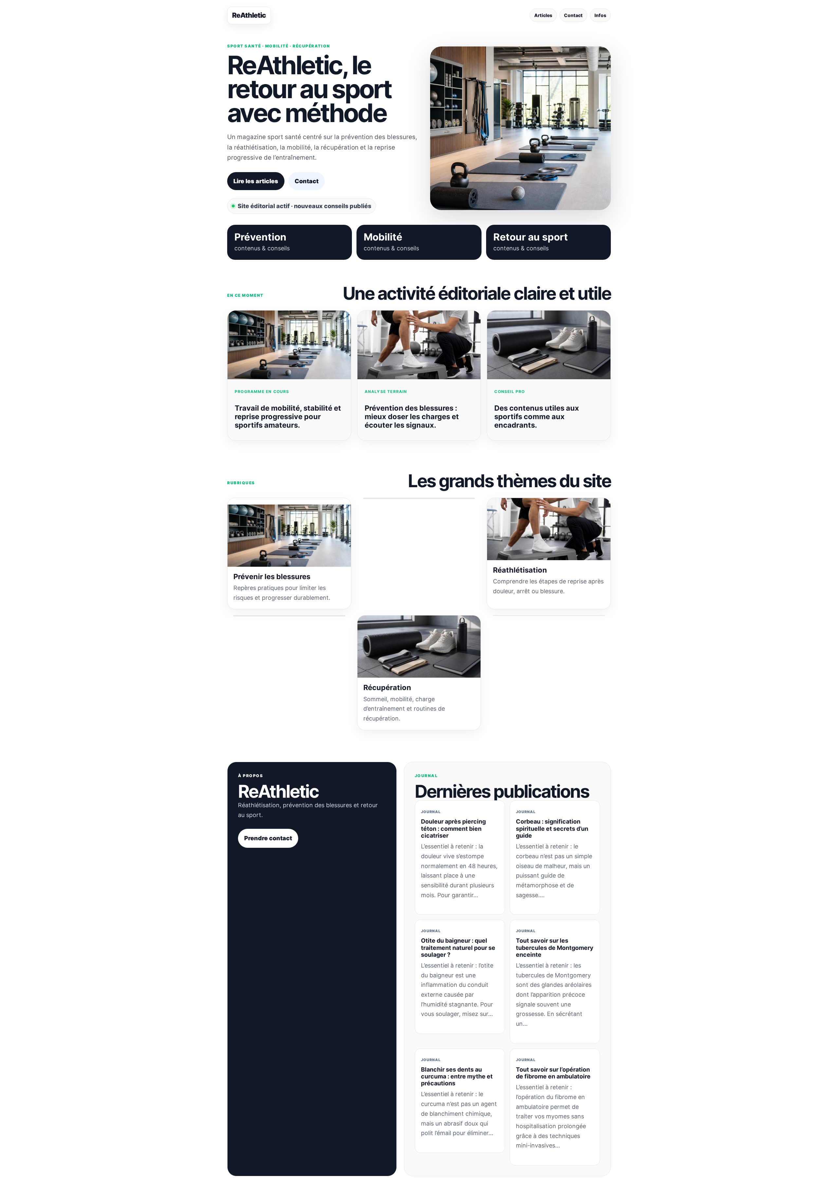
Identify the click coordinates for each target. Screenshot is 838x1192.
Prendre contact (268, 838)
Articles (543, 15)
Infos (600, 15)
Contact (573, 15)
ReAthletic (249, 15)
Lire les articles (255, 181)
